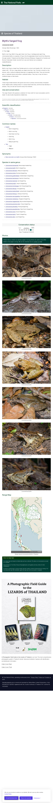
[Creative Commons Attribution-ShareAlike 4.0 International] (39, 551)
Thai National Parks (15, 3)
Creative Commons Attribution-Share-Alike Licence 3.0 (30, 99)
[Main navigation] (2, 2)
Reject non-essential (26, 798)
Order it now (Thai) (7, 667)
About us (41, 677)
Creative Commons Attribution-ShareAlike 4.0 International (48, 311)
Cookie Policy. (8, 794)
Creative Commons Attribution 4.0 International (49, 346)
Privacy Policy (34, 677)
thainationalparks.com (8, 682)
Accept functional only (11, 798)
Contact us (48, 677)
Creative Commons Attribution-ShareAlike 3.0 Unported (48, 275)
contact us (36, 241)
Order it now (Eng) (7, 664)
